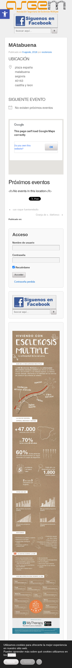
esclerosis (47, 52)
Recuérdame (22, 267)
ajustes (12, 655)
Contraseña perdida (24, 281)
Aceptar (11, 662)
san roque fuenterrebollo (25, 209)
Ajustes (27, 662)
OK (51, 147)
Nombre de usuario (23, 242)
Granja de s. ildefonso (47, 214)
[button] (5, 14)
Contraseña (18, 255)
